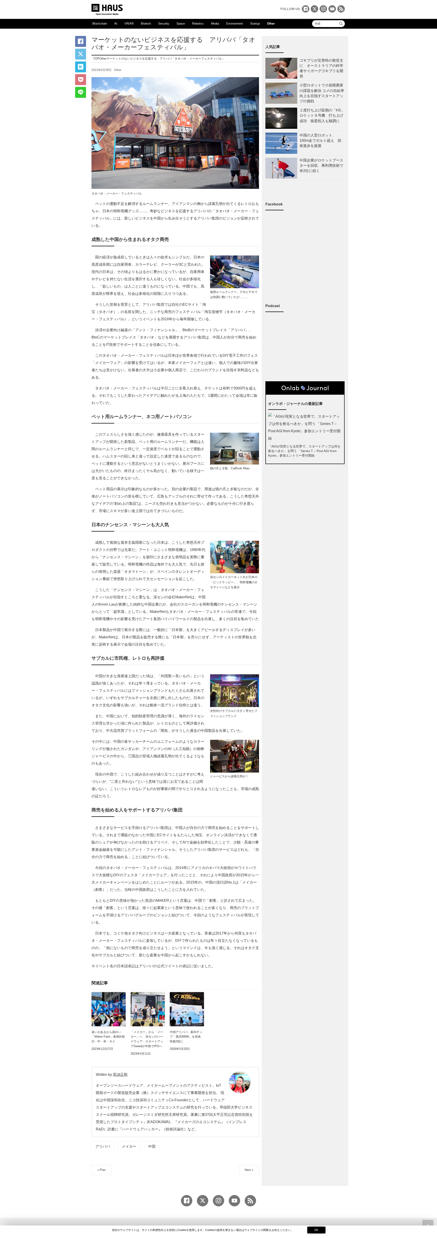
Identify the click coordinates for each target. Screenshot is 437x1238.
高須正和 (120, 1074)
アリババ (102, 1146)
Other (271, 23)
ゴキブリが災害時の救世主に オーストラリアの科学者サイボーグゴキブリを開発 (321, 68)
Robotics (198, 23)
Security (163, 23)
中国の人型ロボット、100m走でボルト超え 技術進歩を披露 (320, 140)
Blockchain (99, 23)
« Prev (101, 1170)
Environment (234, 23)
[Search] (341, 23)
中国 (151, 1146)
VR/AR (129, 23)
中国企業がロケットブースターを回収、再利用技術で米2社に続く (321, 165)
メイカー (129, 1146)
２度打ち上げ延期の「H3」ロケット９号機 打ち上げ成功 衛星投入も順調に (322, 115)
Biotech (146, 23)
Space (180, 23)
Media (215, 23)
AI (115, 23)
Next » (249, 1170)
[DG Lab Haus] (107, 9)
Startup (255, 23)
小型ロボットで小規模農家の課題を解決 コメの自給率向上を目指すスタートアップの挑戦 (322, 93)
